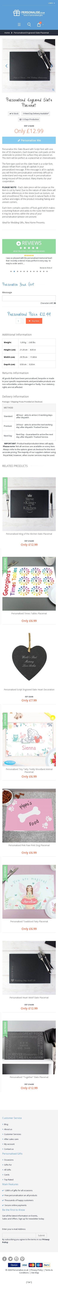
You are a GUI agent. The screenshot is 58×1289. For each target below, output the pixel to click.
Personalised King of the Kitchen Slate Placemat (29, 533)
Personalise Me (30, 140)
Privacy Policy (37, 1270)
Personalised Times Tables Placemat (29, 613)
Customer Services (12, 1134)
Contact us (9, 1149)
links (50, 3)
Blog (6, 1124)
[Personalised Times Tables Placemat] (29, 584)
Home (7, 32)
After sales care (11, 1139)
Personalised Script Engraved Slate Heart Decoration (29, 689)
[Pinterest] (22, 1259)
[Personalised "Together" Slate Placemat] (29, 1047)
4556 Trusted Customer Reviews (29, 246)
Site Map (35, 1272)
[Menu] (19, 24)
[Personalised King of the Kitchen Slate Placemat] (29, 504)
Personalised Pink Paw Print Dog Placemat (29, 845)
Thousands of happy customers (19, 1200)
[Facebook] (4, 1259)
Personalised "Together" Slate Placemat (29, 1077)
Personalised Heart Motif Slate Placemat (29, 997)
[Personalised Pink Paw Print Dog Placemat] (29, 815)
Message (7, 292)
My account (9, 1144)
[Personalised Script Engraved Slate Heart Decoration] (29, 660)
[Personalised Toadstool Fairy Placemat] (29, 892)
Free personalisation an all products (21, 1195)
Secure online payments (16, 1205)
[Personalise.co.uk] (29, 13)
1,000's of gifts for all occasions (19, 1190)
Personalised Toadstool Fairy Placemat (29, 921)
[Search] (29, 24)
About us (8, 1129)
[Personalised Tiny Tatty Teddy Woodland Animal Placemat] (29, 739)
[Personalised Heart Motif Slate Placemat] (29, 968)
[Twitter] (10, 1259)
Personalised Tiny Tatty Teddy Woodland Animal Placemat (29, 770)
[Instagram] (16, 1259)
